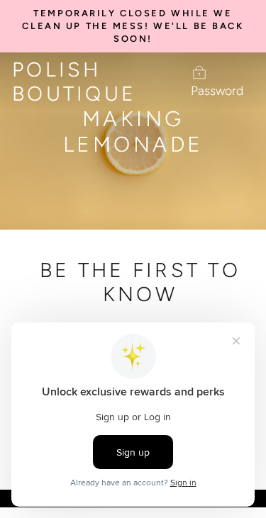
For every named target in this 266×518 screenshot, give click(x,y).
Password (217, 90)
